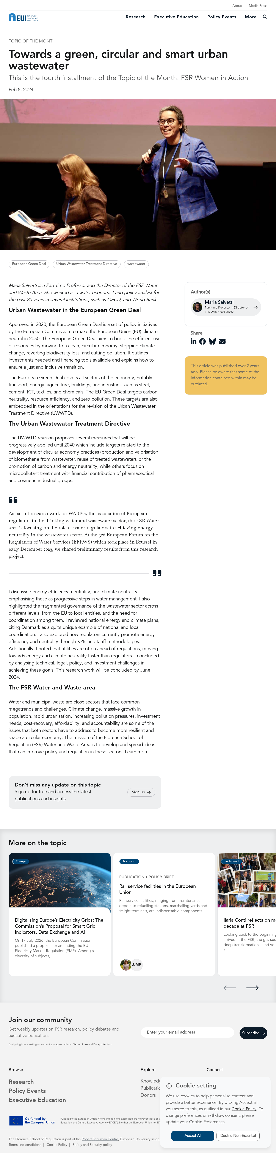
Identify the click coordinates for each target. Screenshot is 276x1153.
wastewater (136, 264)
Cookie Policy (57, 1145)
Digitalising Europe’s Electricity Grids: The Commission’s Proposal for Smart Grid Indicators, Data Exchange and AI (59, 926)
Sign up (138, 792)
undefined (231, 861)
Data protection (102, 1044)
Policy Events (221, 17)
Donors (148, 1095)
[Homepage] (23, 17)
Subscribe (250, 1033)
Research (136, 17)
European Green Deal (29, 264)
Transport (129, 861)
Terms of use (80, 1044)
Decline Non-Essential (238, 1136)
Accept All (193, 1136)
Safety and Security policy (92, 1145)
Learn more (137, 752)
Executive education (176, 17)
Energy (21, 861)
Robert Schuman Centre (100, 1139)
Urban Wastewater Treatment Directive (86, 264)
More (251, 17)
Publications (153, 1088)
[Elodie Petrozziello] (126, 965)
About (237, 6)
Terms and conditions (25, 1145)
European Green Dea (79, 324)
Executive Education (37, 1100)
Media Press (258, 6)
